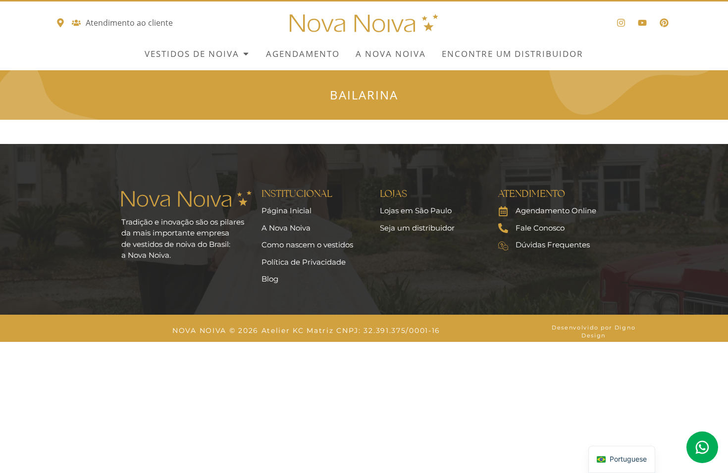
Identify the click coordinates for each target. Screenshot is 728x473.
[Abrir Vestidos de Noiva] (246, 53)
